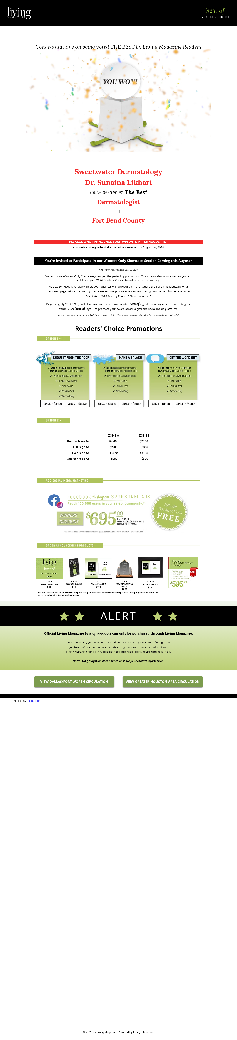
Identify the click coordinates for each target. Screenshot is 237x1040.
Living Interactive (143, 1032)
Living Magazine (106, 1032)
